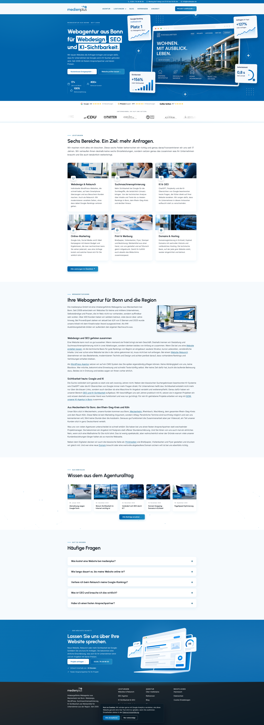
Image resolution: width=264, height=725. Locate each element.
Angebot (155, 9)
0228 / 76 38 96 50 (137, 1)
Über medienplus (152, 692)
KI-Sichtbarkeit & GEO (126, 700)
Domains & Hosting (169, 236)
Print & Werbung (123, 236)
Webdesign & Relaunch (83, 184)
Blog (132, 9)
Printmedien (131, 442)
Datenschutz (178, 696)
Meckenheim (136, 411)
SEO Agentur (123, 696)
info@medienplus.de (190, 1)
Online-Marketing (80, 236)
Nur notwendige (129, 718)
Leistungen (119, 9)
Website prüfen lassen (110, 72)
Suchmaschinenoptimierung (130, 184)
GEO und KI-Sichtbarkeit (94, 393)
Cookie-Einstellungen (182, 700)
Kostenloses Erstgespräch (81, 72)
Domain (102, 445)
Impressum (178, 692)
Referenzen (143, 9)
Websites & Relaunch (126, 692)
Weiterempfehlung (80, 92)
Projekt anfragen (77, 662)
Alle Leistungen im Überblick (82, 269)
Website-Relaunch (179, 352)
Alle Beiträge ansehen (131, 517)
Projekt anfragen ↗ (186, 9)
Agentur (106, 9)
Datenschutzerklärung (131, 712)
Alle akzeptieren (111, 718)
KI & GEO (164, 184)
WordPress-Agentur (80, 364)
